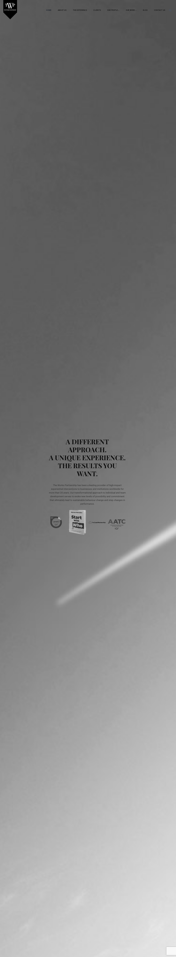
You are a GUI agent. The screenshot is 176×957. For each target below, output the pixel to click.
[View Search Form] (170, 10)
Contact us (159, 10)
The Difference (80, 10)
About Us (62, 10)
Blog (145, 10)
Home (48, 10)
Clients (97, 10)
